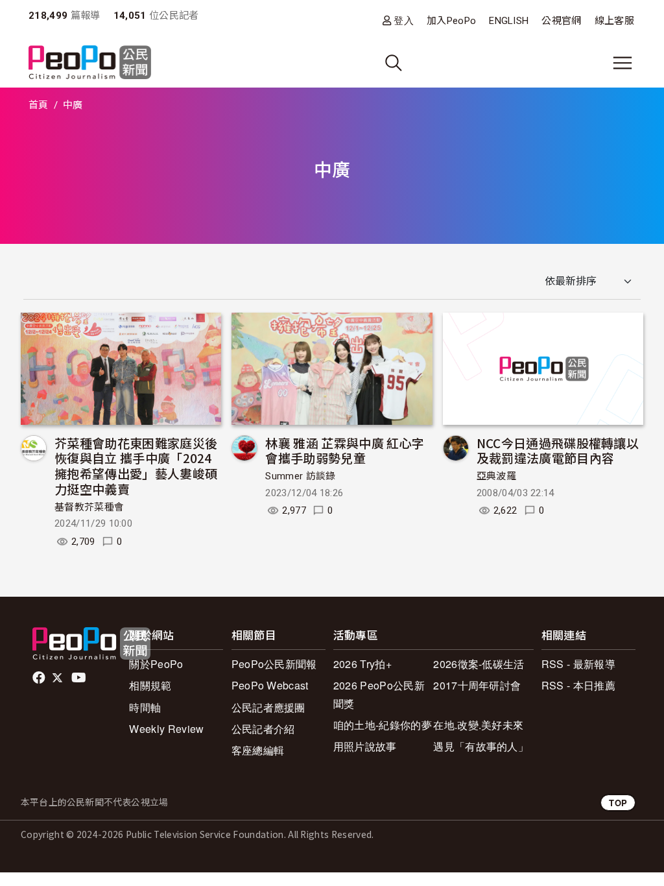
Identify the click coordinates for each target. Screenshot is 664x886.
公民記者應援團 (268, 707)
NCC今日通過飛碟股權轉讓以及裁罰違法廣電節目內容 (558, 450)
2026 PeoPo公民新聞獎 (379, 694)
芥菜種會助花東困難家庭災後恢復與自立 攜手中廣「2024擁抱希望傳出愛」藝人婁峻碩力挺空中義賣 (135, 465)
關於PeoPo (156, 663)
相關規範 (150, 685)
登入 (404, 20)
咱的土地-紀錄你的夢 (382, 724)
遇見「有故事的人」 (480, 746)
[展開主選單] (622, 63)
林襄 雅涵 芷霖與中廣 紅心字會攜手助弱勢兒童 (344, 450)
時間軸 (145, 707)
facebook (39, 677)
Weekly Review (166, 728)
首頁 (39, 105)
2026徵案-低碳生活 (479, 663)
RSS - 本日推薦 (578, 685)
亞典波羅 (496, 476)
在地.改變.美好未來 (478, 724)
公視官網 (561, 21)
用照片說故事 (365, 746)
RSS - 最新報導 (578, 663)
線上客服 (614, 21)
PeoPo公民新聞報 (274, 663)
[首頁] (90, 63)
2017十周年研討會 (477, 685)
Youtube (79, 677)
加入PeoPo (451, 21)
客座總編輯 (258, 750)
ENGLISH (508, 21)
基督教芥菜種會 (89, 507)
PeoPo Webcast (270, 685)
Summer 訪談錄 (300, 476)
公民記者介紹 (263, 728)
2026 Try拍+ (362, 663)
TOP (618, 802)
